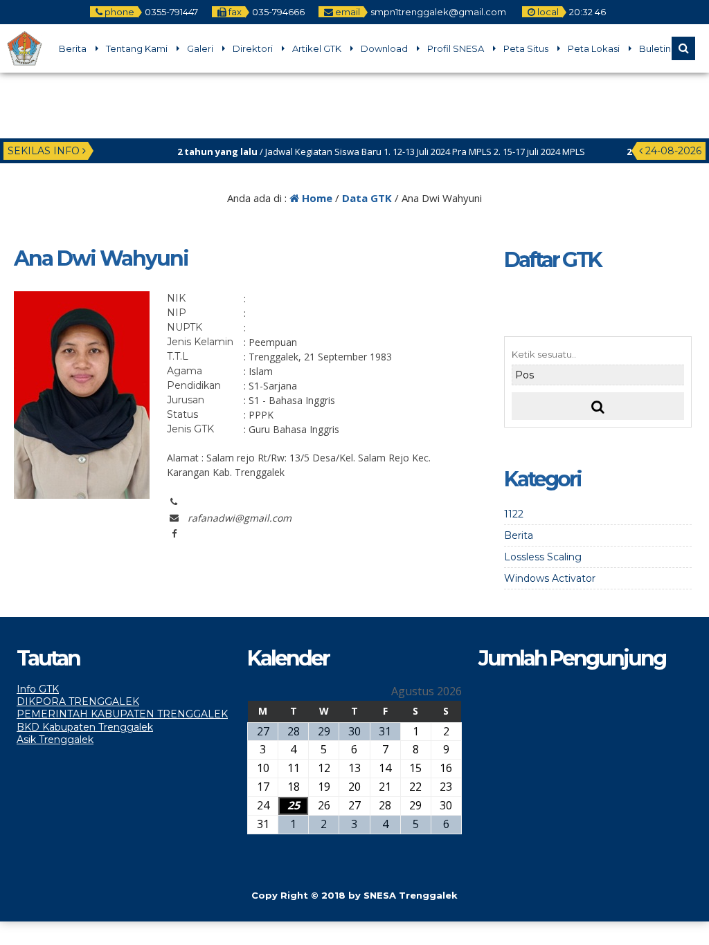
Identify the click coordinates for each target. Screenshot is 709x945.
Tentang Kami (137, 48)
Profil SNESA (455, 48)
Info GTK (38, 689)
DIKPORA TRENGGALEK (78, 701)
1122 (513, 514)
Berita (73, 48)
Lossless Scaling (543, 557)
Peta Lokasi (594, 48)
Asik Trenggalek (55, 739)
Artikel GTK (316, 48)
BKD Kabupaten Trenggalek (85, 727)
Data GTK (367, 198)
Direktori (253, 48)
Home (315, 198)
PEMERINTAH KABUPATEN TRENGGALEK (122, 714)
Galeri (200, 48)
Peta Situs (525, 48)
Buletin (655, 48)
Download (384, 48)
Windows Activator (549, 578)
